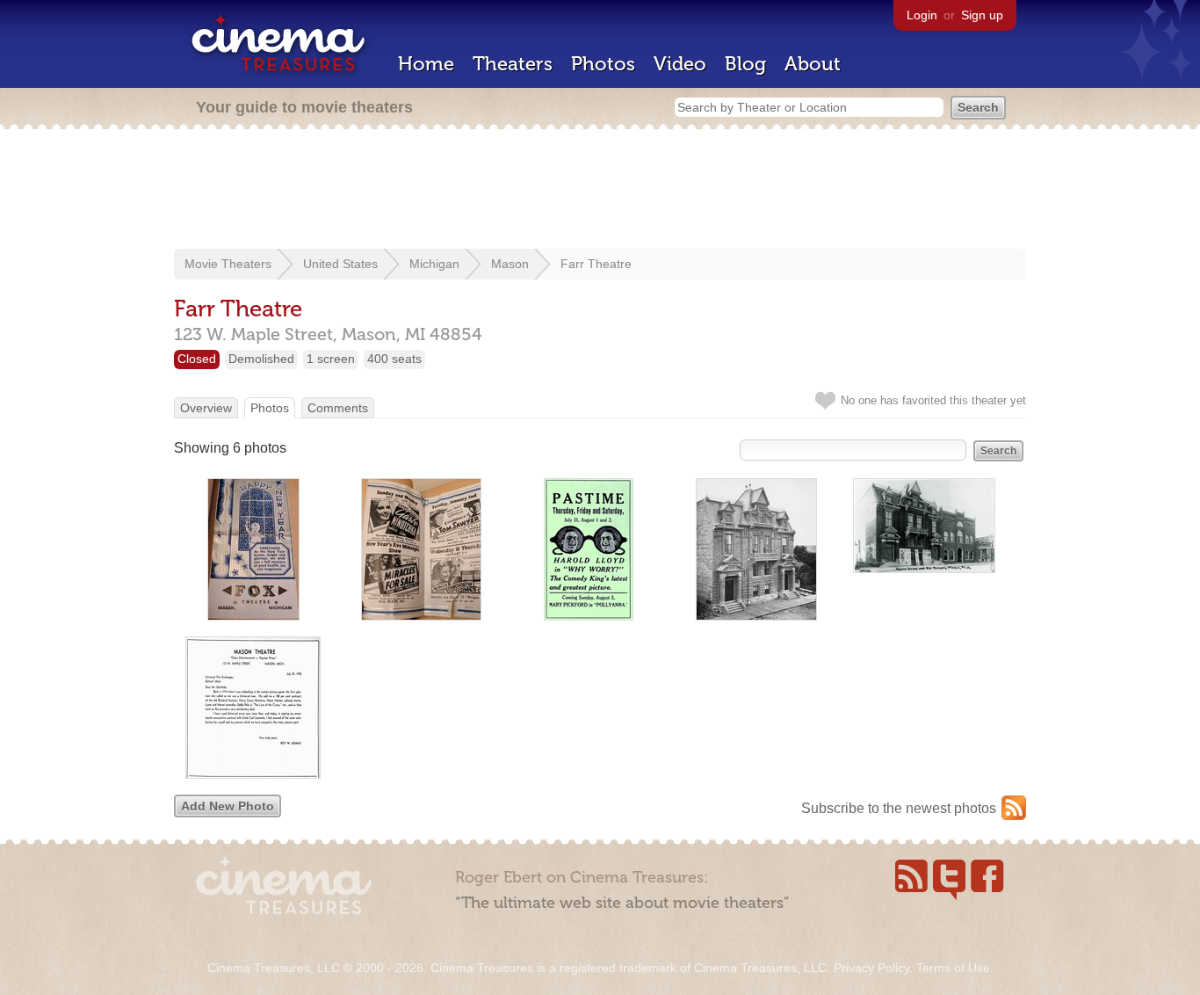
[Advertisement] (600, 190)
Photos (603, 64)
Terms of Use (953, 968)
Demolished (261, 359)
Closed (196, 359)
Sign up (982, 15)
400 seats (394, 359)
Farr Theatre (596, 264)
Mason (510, 264)
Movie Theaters (227, 264)
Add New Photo (227, 806)
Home (426, 64)
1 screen (331, 359)
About (812, 64)
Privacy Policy (871, 968)
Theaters (513, 64)
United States (340, 264)
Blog (745, 64)
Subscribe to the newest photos (898, 808)
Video (680, 64)
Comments (337, 408)
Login (922, 15)
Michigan (434, 264)
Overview (206, 408)
